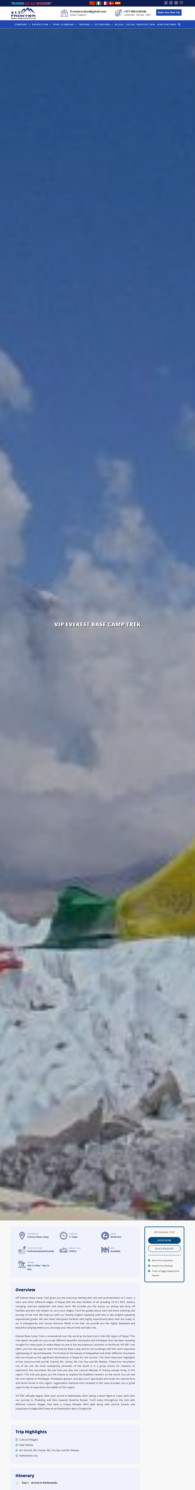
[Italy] (98, 3)
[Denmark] (111, 3)
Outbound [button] (102, 24)
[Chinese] (92, 3)
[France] (105, 3)
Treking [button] (84, 24)
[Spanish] (117, 3)
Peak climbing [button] (64, 24)
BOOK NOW (164, 1240)
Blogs (119, 24)
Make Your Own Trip (169, 12)
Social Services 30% (140, 24)
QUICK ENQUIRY (164, 1248)
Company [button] (21, 24)
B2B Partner (167, 24)
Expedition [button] (40, 24)
